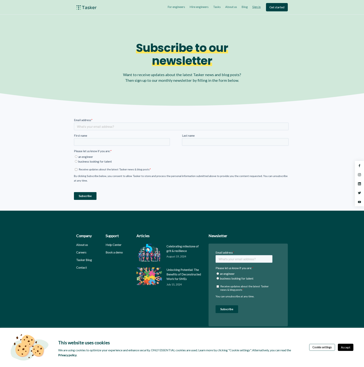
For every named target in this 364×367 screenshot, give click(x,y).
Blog (245, 7)
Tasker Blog (84, 260)
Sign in (256, 7)
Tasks (217, 7)
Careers (81, 252)
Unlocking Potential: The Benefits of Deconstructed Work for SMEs (183, 274)
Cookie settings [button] (322, 347)
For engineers (176, 7)
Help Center (114, 244)
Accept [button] (345, 347)
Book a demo (114, 252)
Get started (276, 7)
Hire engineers (199, 7)
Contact (81, 267)
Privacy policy (67, 355)
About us (231, 7)
